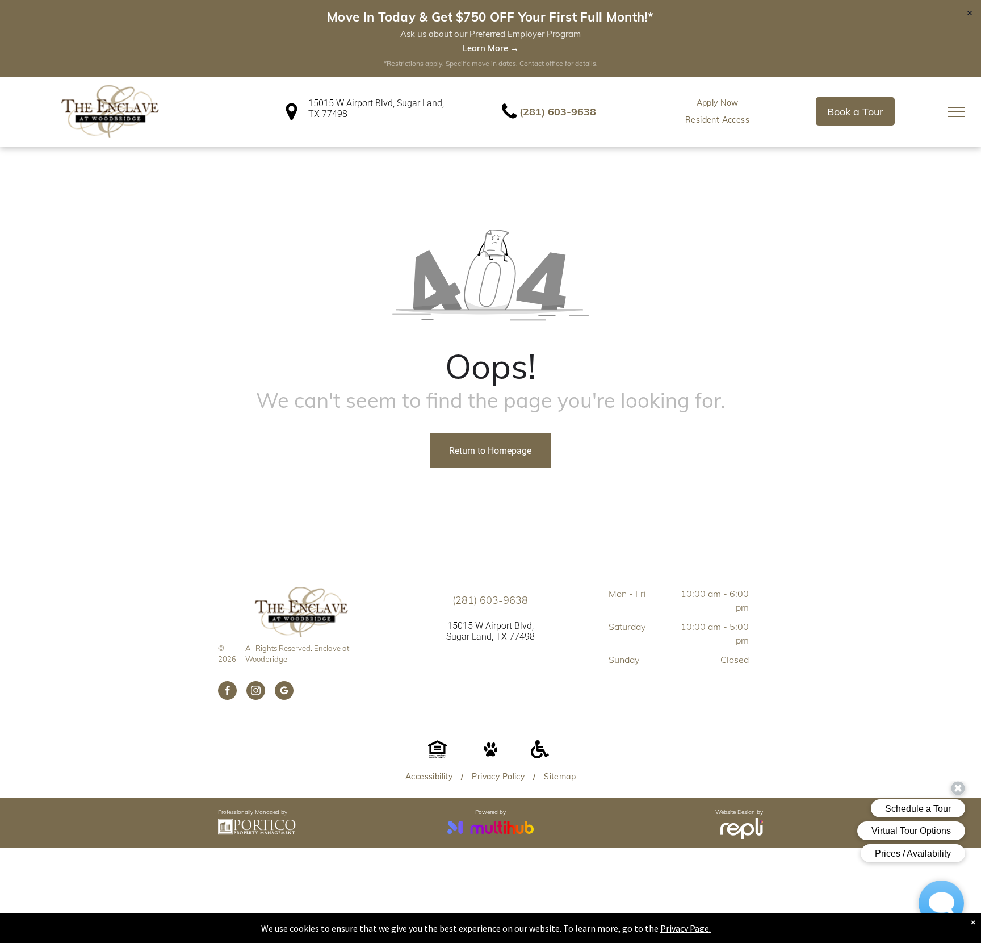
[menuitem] (717, 103)
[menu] (956, 112)
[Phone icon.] (509, 117)
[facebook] (227, 692)
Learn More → (491, 48)
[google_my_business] (284, 692)
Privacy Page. (685, 928)
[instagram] (255, 692)
